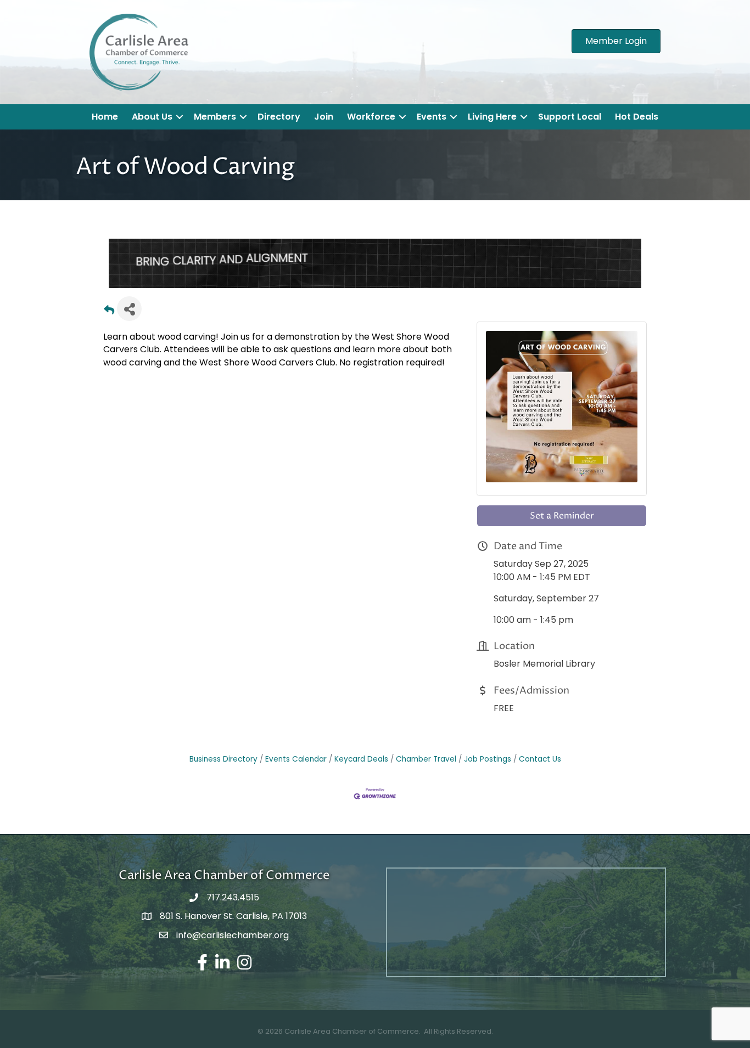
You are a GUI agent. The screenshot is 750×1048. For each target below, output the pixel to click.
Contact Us (540, 742)
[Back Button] (109, 295)
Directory (279, 116)
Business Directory (223, 742)
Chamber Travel (426, 742)
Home (105, 116)
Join (323, 116)
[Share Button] (129, 292)
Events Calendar (296, 742)
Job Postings (487, 742)
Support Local (569, 116)
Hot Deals (636, 116)
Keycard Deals (361, 742)
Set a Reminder (562, 499)
